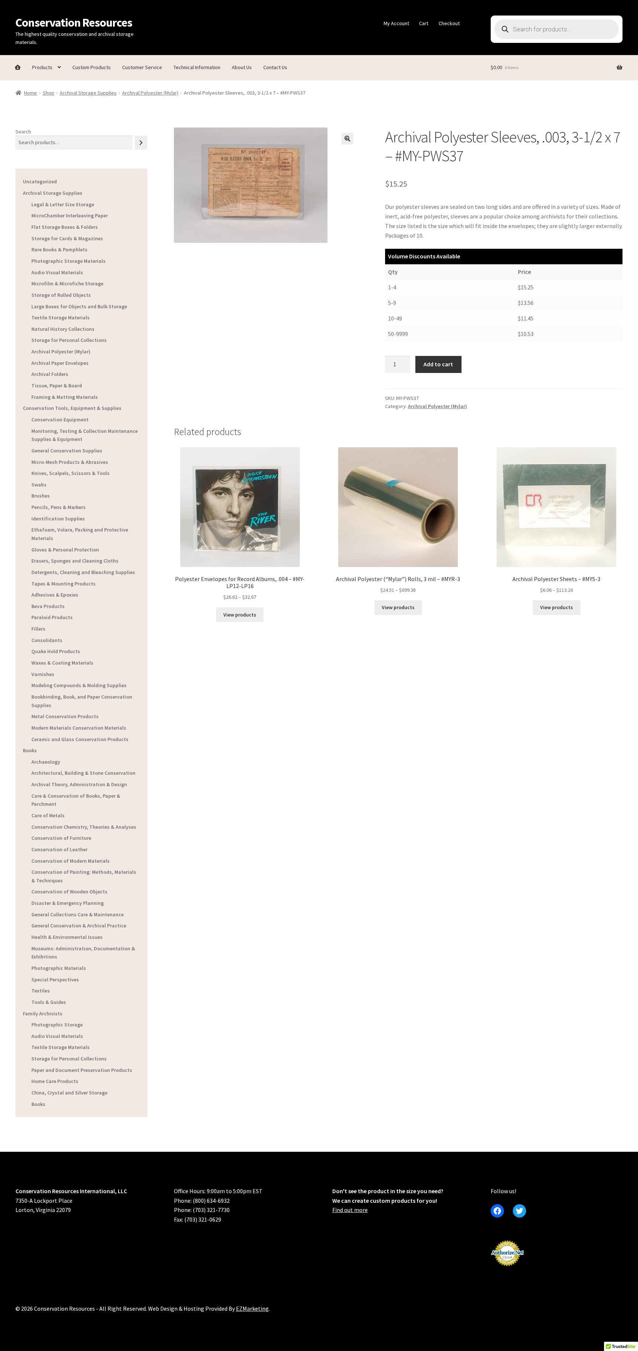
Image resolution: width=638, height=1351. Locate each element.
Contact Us (275, 67)
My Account (396, 23)
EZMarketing (252, 1308)
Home (30, 92)
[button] (347, 139)
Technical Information (197, 67)
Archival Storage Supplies (88, 92)
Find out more (350, 1209)
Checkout (449, 23)
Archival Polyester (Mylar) (150, 92)
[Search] (141, 142)
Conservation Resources (74, 22)
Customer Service (142, 67)
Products (42, 67)
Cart (423, 23)
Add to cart (438, 364)
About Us (242, 67)
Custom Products (91, 67)
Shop (48, 92)
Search (23, 131)
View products (239, 614)
